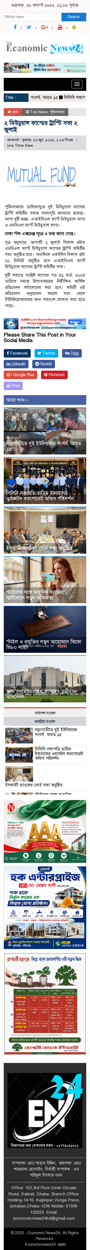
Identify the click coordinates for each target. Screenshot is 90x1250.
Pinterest (56, 374)
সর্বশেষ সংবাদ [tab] (45, 713)
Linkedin (18, 364)
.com (61, 1244)
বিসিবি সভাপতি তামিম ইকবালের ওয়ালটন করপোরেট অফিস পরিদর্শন (40, 496)
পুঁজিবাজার (57, 112)
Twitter (48, 353)
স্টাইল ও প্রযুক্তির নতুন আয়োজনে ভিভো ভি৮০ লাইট (43, 645)
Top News (39, 112)
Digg (74, 353)
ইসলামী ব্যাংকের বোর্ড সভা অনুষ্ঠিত (39, 548)
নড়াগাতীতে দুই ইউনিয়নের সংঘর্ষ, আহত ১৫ (43, 446)
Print (15, 385)
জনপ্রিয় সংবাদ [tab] (45, 721)
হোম (14, 112)
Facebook (18, 353)
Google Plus (23, 374)
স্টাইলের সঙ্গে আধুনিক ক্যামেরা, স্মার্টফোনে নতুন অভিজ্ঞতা (36, 595)
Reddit (45, 364)
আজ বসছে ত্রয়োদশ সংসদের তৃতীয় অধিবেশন (39, 694)
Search (74, 17)
